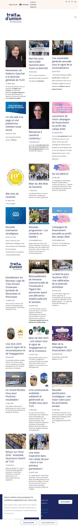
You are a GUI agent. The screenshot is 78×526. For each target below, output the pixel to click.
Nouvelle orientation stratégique (12, 230)
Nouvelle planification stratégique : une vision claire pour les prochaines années (61, 398)
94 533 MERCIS (60, 173)
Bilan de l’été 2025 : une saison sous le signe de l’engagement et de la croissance (39, 344)
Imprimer (26, 4)
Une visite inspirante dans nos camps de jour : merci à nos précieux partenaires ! (39, 460)
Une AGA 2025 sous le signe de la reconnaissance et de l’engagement (15, 348)
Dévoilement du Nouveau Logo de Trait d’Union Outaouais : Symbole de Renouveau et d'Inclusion (15, 287)
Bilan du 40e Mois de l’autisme (38, 185)
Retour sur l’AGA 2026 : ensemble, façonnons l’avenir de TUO (15, 456)
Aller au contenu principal (33, 4)
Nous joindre (65, 502)
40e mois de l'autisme (12, 195)
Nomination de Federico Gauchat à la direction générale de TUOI (15, 75)
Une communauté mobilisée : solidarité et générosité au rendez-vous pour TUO (38, 398)
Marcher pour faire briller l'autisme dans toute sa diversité (38, 63)
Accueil (34, 19)
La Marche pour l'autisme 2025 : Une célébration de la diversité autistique (60, 280)
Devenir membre (28, 523)
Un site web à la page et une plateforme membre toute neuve (14, 123)
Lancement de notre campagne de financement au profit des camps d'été (61, 122)
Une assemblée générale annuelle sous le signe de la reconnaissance (62, 62)
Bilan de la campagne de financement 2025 (62, 347)
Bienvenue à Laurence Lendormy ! (35, 135)
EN (75, 2)
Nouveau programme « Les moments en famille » (38, 231)
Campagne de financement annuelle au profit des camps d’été (61, 231)
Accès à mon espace (48, 523)
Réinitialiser (13, 4)
